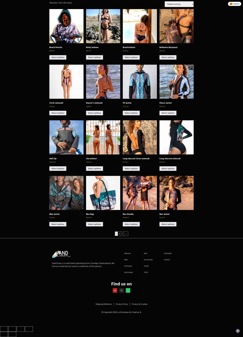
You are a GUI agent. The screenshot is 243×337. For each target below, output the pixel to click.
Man (145, 253)
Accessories (148, 259)
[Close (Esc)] (29, 329)
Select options (57, 57)
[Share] (21, 329)
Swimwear (128, 266)
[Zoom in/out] (4, 329)
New (126, 259)
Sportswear (128, 272)
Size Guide (167, 253)
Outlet (146, 266)
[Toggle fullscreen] (12, 329)
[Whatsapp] (128, 290)
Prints (146, 272)
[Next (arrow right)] (12, 334)
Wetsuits (127, 253)
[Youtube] (115, 290)
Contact (167, 259)
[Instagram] (121, 290)
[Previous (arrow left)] (4, 334)
